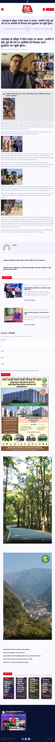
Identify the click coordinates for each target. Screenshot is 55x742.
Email (2, 357)
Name (2, 351)
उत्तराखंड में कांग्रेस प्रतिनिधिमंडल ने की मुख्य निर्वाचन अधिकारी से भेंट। (46, 686)
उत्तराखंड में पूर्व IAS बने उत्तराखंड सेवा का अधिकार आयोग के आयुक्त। (16, 662)
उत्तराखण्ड (10, 49)
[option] (8, 688)
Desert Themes (9, 739)
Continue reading (29, 300)
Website (3, 364)
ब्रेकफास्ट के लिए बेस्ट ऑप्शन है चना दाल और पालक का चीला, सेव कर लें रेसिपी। (18, 659)
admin (5, 49)
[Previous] (48, 674)
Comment (3, 339)
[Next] (51, 674)
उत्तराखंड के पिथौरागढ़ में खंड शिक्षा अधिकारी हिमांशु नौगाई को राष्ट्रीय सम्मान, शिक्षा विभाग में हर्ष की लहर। (8, 684)
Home (27, 27)
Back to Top (50, 738)
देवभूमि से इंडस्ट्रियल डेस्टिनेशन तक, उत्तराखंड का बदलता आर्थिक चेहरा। (16, 649)
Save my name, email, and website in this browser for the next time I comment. (21, 370)
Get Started (50, 9)
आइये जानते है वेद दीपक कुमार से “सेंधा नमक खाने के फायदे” (14, 652)
